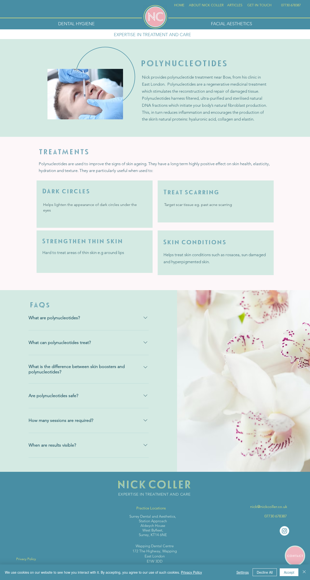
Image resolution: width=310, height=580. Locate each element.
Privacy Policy (191, 572)
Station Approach (153, 521)
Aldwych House (152, 525)
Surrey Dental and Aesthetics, (152, 516)
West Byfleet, (152, 530)
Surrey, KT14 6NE (153, 534)
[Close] (304, 572)
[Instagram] (284, 531)
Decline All (265, 572)
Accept (289, 572)
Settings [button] (242, 572)
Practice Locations (151, 508)
